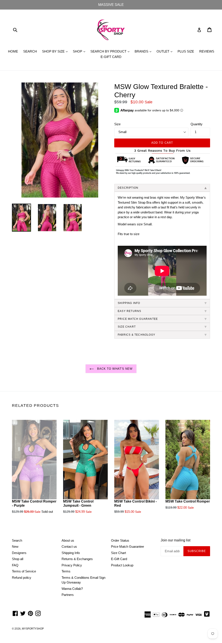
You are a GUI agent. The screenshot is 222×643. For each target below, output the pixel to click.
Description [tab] (128, 187)
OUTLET (166, 51)
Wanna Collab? (72, 588)
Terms (66, 571)
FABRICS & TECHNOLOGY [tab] (136, 334)
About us (68, 540)
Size (117, 124)
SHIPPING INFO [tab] (129, 303)
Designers (19, 553)
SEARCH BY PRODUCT (111, 51)
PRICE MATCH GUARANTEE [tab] (138, 318)
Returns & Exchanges (77, 559)
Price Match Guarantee (127, 546)
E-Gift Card (119, 559)
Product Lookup (122, 565)
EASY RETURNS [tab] (129, 311)
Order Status (120, 540)
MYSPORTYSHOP (33, 628)
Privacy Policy (72, 565)
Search (17, 540)
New (15, 546)
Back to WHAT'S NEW (114, 368)
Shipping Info (71, 553)
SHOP (80, 51)
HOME (13, 51)
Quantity (196, 124)
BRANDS (144, 51)
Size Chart (118, 553)
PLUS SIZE (186, 51)
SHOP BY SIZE (56, 51)
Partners (68, 595)
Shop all (17, 559)
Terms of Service (24, 571)
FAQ (15, 565)
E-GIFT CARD (111, 57)
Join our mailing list (175, 540)
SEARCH (30, 51)
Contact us (69, 546)
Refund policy (21, 577)
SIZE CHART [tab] (127, 326)
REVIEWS (206, 51)
